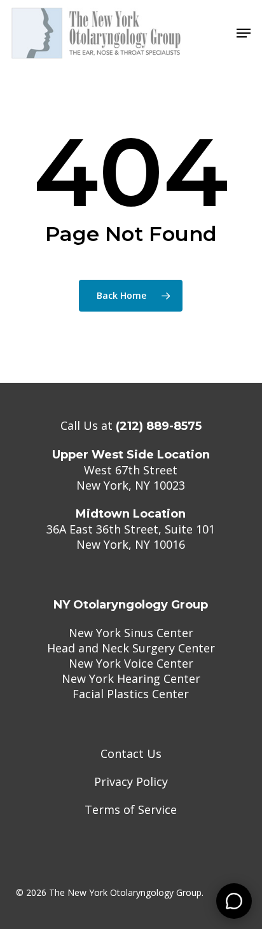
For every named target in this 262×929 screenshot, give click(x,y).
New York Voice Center (131, 663)
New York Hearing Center (131, 678)
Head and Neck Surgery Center (131, 648)
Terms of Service (131, 809)
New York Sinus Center (131, 632)
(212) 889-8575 (159, 426)
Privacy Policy (131, 781)
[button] (244, 33)
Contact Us (131, 753)
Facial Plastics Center (130, 693)
